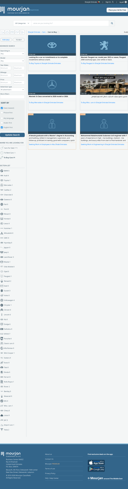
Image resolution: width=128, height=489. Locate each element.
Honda (7, 219)
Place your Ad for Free (117, 10)
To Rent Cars (10, 153)
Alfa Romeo (9, 348)
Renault (7, 281)
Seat (6, 286)
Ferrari (7, 377)
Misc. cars (8, 406)
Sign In (108, 2)
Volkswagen (9, 300)
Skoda (7, 372)
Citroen (7, 310)
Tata (6, 367)
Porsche (8, 339)
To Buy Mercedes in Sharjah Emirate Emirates (46, 102)
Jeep (6, 252)
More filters (4, 94)
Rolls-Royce (9, 382)
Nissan (7, 214)
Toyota (7, 180)
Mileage (3, 72)
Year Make (4, 65)
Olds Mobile (9, 267)
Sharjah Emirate (91, 2)
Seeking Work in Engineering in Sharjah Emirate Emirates (102, 144)
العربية (122, 2)
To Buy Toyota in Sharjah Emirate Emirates (45, 63)
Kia (6, 319)
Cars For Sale (11, 148)
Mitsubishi (8, 233)
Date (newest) (9, 108)
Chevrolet (8, 195)
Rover (7, 386)
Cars (44, 32)
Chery (7, 410)
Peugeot (8, 276)
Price (2, 79)
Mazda (7, 262)
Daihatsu (8, 329)
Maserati (8, 396)
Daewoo (8, 199)
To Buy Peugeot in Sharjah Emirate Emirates (97, 63)
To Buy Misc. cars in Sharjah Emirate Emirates (98, 102)
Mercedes (8, 185)
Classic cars (9, 343)
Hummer (8, 228)
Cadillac (7, 190)
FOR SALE (6, 40)
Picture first (8, 113)
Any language (9, 118)
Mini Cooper (9, 353)
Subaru (7, 358)
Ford (6, 209)
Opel (6, 271)
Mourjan (52, 464)
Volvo (7, 295)
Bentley (7, 391)
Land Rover (9, 257)
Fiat (6, 204)
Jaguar (7, 247)
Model (2, 58)
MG (6, 401)
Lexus (7, 223)
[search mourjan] (112, 23)
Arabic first (8, 123)
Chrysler (8, 305)
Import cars (9, 425)
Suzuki (7, 291)
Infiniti (7, 334)
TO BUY (19, 40)
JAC (6, 420)
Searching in (5, 51)
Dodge (7, 324)
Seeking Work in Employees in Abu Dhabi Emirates (48, 144)
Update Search (12, 134)
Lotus (7, 415)
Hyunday (8, 243)
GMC (6, 238)
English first (8, 127)
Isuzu (6, 363)
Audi (6, 175)
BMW (6, 171)
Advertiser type (6, 87)
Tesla (6, 430)
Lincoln (7, 315)
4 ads (126, 32)
